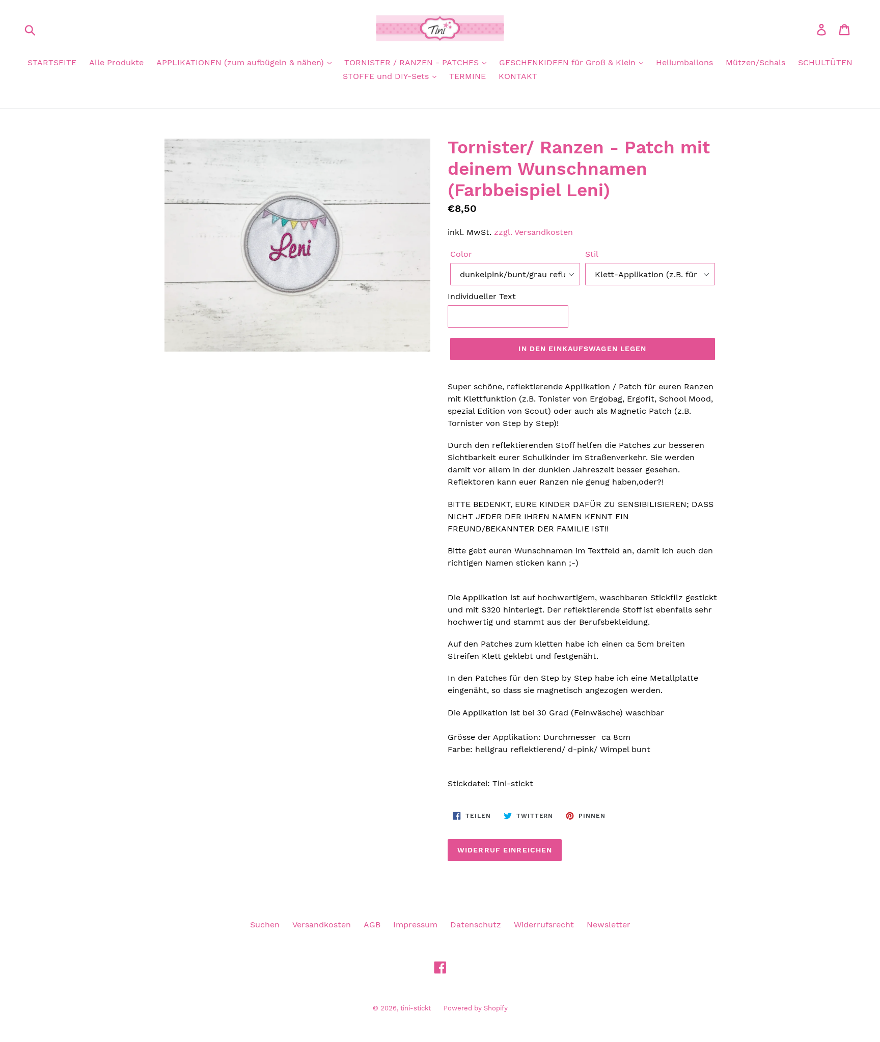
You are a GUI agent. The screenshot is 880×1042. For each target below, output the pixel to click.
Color (461, 254)
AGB (372, 924)
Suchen (265, 924)
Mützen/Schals (755, 62)
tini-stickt (415, 1008)
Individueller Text (482, 296)
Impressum (415, 924)
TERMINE (467, 76)
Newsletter (608, 924)
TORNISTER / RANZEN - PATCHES (412, 62)
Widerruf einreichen (504, 850)
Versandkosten (321, 924)
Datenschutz (475, 924)
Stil (591, 254)
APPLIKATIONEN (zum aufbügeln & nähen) (241, 62)
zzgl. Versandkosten (533, 232)
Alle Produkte (116, 62)
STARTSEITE (52, 62)
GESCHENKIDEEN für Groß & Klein (568, 62)
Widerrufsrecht (544, 924)
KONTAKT (518, 76)
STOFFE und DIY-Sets (387, 76)
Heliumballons (684, 62)
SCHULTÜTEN (825, 62)
